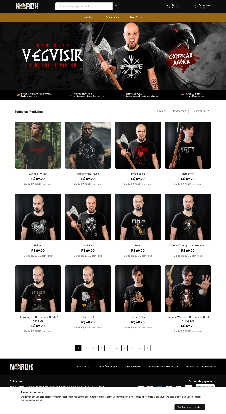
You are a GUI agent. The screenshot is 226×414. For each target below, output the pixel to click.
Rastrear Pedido (133, 366)
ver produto (38, 145)
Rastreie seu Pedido (204, 6)
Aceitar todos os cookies (190, 407)
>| (147, 348)
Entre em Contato (176, 6)
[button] (89, 17)
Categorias (200, 110)
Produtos (178, 110)
